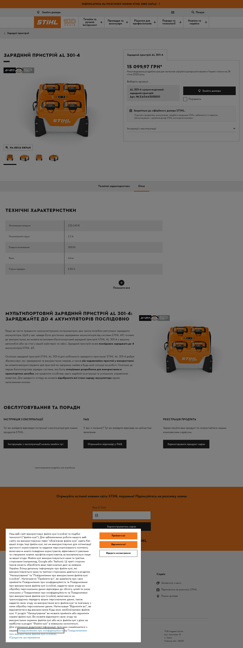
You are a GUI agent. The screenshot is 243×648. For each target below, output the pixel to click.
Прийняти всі (118, 535)
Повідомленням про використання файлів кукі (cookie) (48, 632)
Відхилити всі (118, 544)
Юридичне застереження (24, 638)
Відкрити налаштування (118, 553)
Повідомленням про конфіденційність (41, 631)
